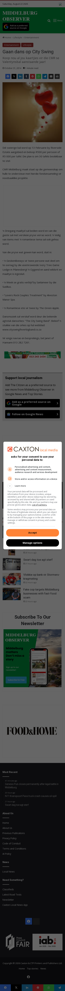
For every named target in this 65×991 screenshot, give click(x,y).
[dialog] (32, 495)
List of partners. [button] (39, 504)
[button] (33, 486)
